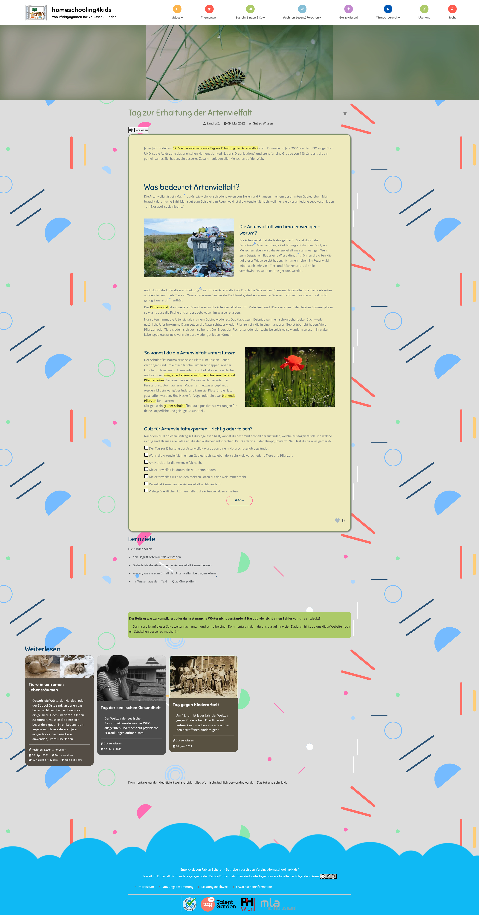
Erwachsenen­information (253, 887)
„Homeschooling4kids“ (282, 869)
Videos (176, 17)
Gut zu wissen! (348, 17)
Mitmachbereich (387, 17)
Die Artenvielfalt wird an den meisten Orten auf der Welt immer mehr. (197, 477)
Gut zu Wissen (263, 123)
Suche (452, 17)
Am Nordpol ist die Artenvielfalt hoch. (175, 463)
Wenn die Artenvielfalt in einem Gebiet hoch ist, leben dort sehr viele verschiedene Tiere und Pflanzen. (220, 455)
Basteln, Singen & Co (249, 17)
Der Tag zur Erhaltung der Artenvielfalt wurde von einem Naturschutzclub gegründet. (208, 448)
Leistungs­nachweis (214, 887)
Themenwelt (209, 17)
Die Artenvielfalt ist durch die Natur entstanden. (182, 470)
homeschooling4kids (82, 9)
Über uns (424, 17)
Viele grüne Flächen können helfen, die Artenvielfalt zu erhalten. (193, 491)
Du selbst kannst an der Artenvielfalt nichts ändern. (184, 484)
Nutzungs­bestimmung (177, 887)
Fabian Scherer (212, 869)
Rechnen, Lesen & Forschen (301, 17)
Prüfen (239, 500)
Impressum (145, 887)
